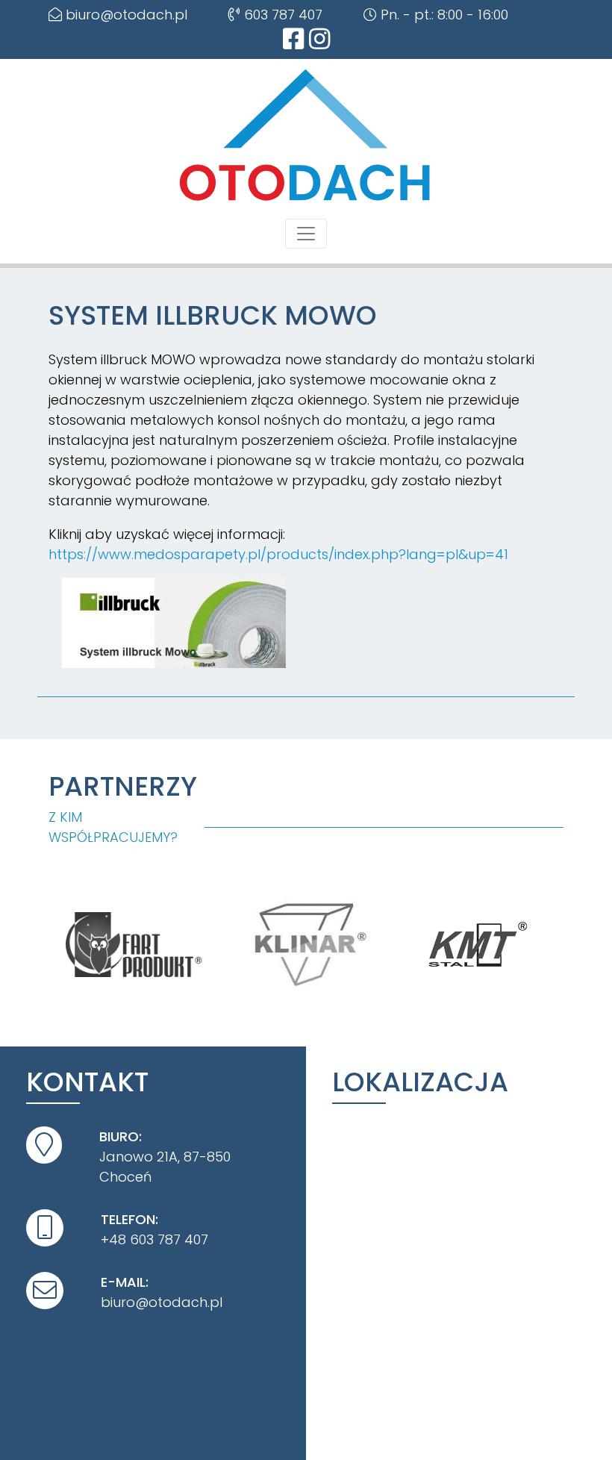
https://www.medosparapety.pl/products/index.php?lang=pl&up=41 (278, 554)
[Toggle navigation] (306, 234)
